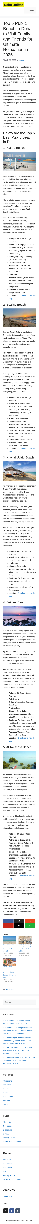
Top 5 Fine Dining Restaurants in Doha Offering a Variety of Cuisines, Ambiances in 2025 (19, 1060)
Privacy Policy (9, 1138)
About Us (7, 1122)
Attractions (10, 990)
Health (6, 1089)
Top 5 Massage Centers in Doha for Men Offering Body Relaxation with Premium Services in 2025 (18, 1040)
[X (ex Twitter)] (5, 1210)
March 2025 (8, 1196)
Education (7, 1085)
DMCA (6, 1134)
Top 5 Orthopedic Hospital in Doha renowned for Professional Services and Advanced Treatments (18, 1031)
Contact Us (7, 1126)
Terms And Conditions (12, 1142)
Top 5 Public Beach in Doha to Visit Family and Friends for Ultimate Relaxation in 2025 (17, 1050)
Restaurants (8, 1097)
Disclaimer (7, 1130)
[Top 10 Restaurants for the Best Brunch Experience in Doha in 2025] (25, 940)
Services (6, 1101)
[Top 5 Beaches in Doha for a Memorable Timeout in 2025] (9, 940)
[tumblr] (17, 1210)
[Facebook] (11, 1210)
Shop (5, 1104)
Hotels (5, 1093)
